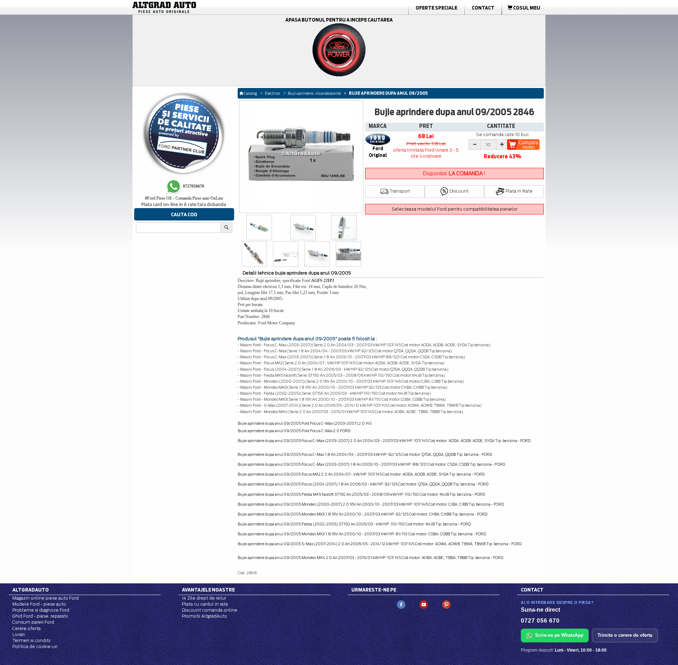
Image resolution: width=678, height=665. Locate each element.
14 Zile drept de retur (204, 598)
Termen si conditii (31, 640)
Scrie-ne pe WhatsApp (559, 635)
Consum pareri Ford (33, 622)
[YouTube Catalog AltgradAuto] (424, 604)
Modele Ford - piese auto (39, 604)
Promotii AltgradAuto (204, 616)
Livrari (18, 634)
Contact (483, 8)
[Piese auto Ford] (197, 7)
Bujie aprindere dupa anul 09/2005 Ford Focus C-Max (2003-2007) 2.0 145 (304, 423)
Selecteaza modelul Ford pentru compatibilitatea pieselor (454, 209)
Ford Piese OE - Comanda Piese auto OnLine (184, 198)
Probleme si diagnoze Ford (40, 610)
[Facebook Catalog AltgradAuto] (401, 604)
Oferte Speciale (436, 8)
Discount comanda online (209, 610)
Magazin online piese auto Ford (45, 598)
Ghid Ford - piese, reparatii (40, 616)
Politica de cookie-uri (35, 646)
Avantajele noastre (208, 590)
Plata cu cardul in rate (205, 604)
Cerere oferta (26, 628)
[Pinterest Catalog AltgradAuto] (446, 604)
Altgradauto (30, 590)
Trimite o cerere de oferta (624, 635)
